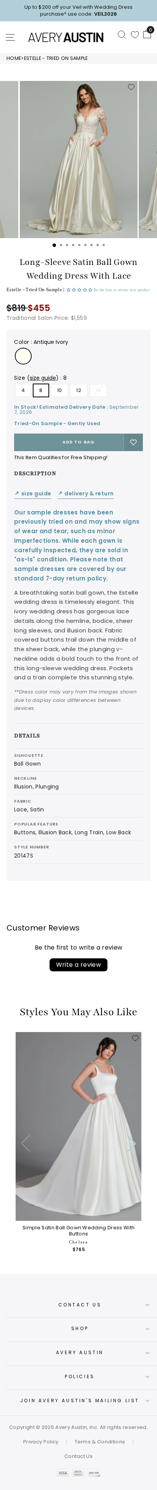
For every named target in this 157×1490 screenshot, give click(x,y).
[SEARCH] (122, 34)
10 (59, 390)
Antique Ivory (23, 356)
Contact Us (80, 1304)
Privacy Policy (41, 1441)
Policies (80, 1376)
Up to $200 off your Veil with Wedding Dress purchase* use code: (78, 10)
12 (78, 390)
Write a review (78, 964)
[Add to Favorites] (131, 87)
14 (98, 390)
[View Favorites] (135, 35)
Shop (79, 1328)
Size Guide (32, 494)
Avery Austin (80, 1352)
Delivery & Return (86, 494)
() (43, 378)
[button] (80, 290)
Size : (40, 378)
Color (41, 342)
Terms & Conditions (100, 1441)
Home (13, 58)
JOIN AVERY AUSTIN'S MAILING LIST (79, 1400)
